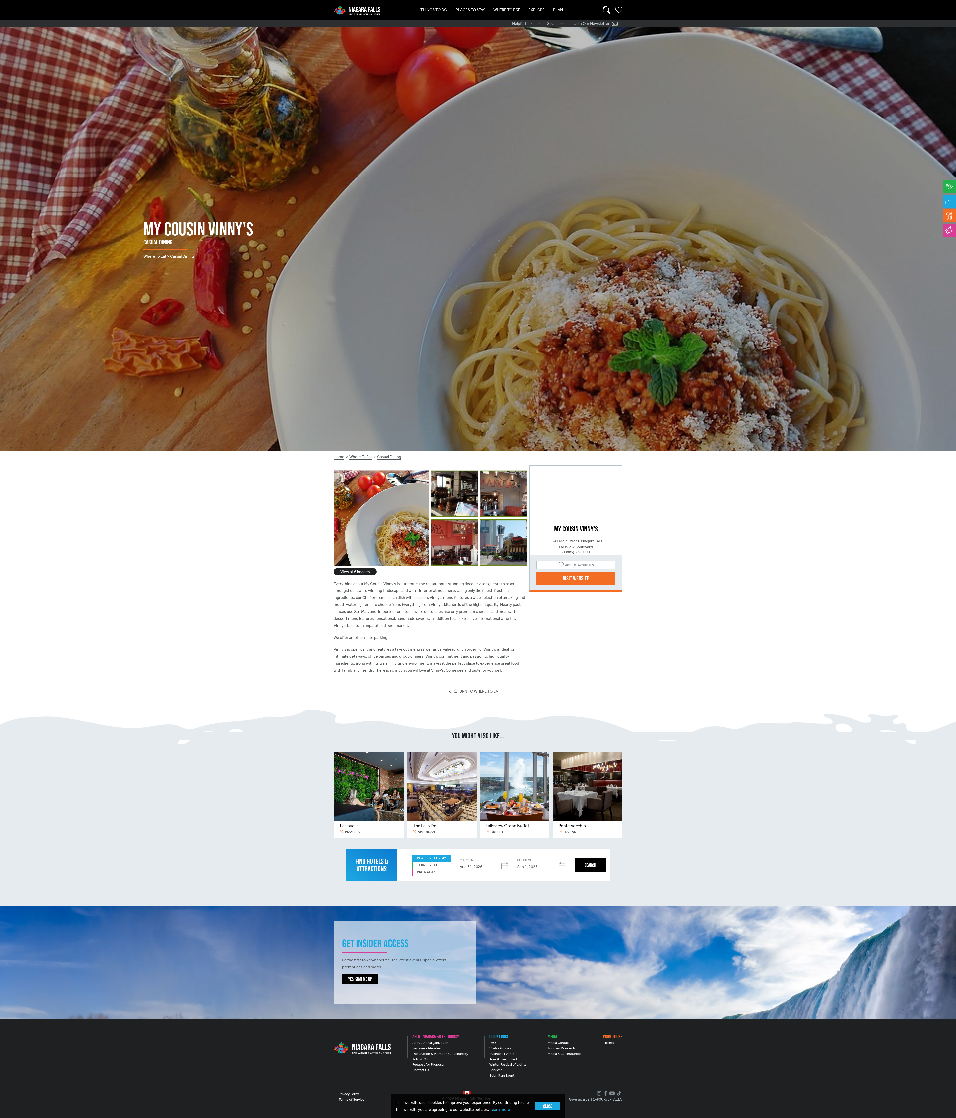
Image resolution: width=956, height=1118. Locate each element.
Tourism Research (561, 1048)
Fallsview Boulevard (576, 547)
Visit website (576, 578)
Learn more (500, 1109)
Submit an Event (501, 1075)
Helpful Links (523, 23)
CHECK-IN (466, 860)
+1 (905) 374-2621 (575, 552)
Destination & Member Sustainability (440, 1054)
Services (496, 1070)
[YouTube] (611, 1093)
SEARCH (590, 865)
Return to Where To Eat (476, 691)
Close (547, 1106)
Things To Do (433, 9)
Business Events (502, 1054)
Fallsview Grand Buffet (507, 825)
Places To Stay (470, 9)
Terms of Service (351, 1099)
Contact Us (420, 1070)
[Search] (606, 10)
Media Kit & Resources (565, 1054)
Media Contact (559, 1043)
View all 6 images (355, 571)
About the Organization (430, 1043)
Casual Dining (389, 456)
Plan (558, 9)
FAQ (492, 1043)
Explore (536, 9)
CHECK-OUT (525, 860)
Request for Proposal (428, 1064)
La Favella (349, 825)
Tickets (608, 1043)
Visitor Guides (500, 1048)
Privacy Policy (349, 1094)
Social (552, 23)
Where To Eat (506, 9)
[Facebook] (605, 1093)
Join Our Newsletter (592, 23)
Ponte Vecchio (572, 825)
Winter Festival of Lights (507, 1064)
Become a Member (426, 1048)
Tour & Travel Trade (504, 1059)
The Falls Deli (425, 825)
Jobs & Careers (424, 1059)
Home (339, 456)
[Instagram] (598, 1093)
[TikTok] (618, 1093)
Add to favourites (579, 565)
